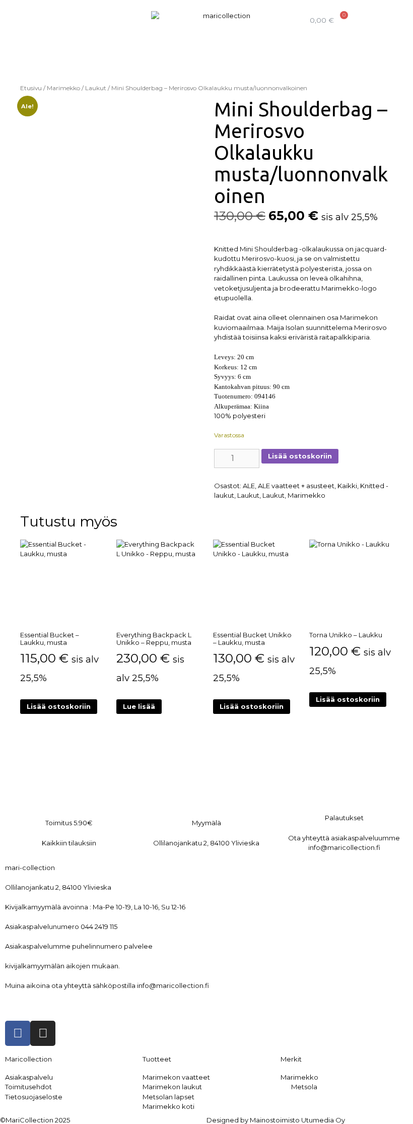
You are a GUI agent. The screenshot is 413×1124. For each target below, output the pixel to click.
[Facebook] (17, 1033)
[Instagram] (42, 1033)
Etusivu (31, 88)
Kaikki (347, 486)
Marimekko (63, 88)
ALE (249, 486)
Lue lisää (139, 706)
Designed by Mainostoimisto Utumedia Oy (275, 1120)
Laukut (95, 88)
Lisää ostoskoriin (300, 456)
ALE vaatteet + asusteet (296, 486)
